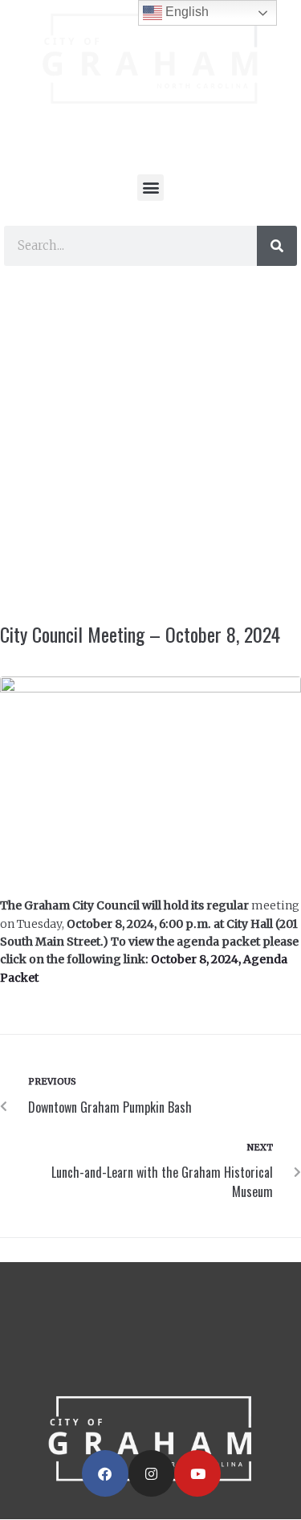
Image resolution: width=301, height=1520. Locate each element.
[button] (150, 187)
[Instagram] (151, 1473)
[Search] (277, 246)
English (185, 11)
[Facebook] (105, 1473)
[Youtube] (197, 1473)
